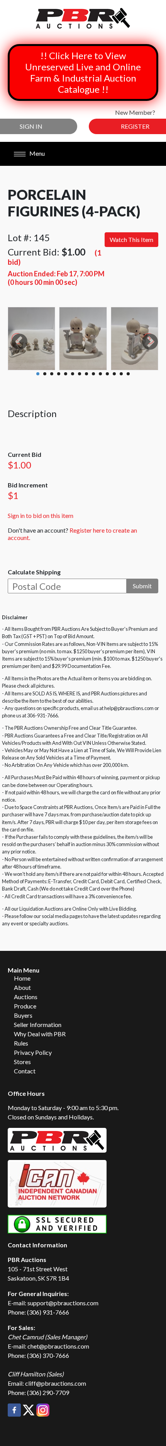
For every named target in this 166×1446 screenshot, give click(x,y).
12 (114, 373)
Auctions (25, 996)
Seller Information (37, 1024)
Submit (142, 585)
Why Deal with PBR (40, 1033)
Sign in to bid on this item (40, 515)
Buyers (23, 1015)
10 (100, 373)
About (22, 987)
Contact (25, 1071)
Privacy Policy (33, 1052)
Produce (25, 1006)
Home (22, 978)
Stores (22, 1061)
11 (107, 373)
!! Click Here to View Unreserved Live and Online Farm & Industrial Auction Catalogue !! (83, 72)
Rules (21, 1043)
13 (121, 373)
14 (128, 373)
